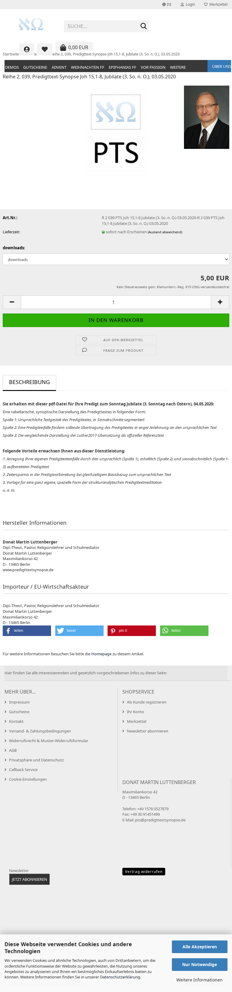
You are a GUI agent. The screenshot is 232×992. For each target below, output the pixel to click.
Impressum (19, 702)
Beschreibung (29, 382)
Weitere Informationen (199, 980)
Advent (59, 67)
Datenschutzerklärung (120, 977)
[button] (167, 4)
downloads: (14, 247)
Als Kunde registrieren (146, 702)
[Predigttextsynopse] (31, 24)
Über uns (221, 66)
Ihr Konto (135, 711)
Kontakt (16, 721)
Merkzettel (217, 4)
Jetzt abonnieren (29, 879)
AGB (13, 750)
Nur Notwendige (199, 964)
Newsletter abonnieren (147, 731)
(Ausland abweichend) (165, 232)
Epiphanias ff (122, 67)
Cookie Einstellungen (28, 779)
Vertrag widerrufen (144, 871)
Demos (12, 67)
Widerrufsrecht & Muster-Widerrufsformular (48, 740)
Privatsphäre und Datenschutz (36, 760)
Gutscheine (35, 67)
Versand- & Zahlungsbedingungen (40, 731)
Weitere (178, 67)
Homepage (101, 654)
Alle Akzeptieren (199, 946)
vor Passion (153, 67)
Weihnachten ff (87, 67)
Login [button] (189, 4)
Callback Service (23, 769)
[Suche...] (143, 26)
